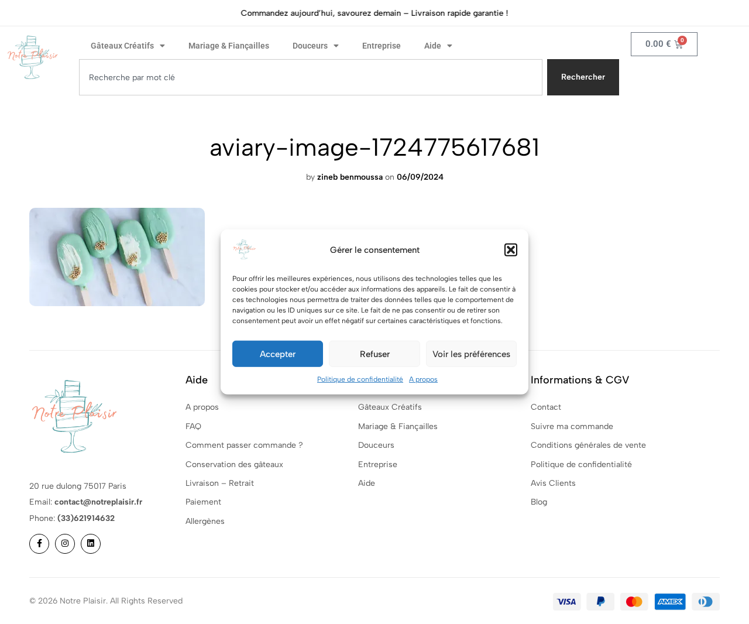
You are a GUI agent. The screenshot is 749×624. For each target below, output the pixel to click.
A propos (423, 379)
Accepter (278, 353)
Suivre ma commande (572, 426)
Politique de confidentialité (360, 379)
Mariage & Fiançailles (228, 45)
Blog (539, 502)
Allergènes (205, 521)
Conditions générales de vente (588, 445)
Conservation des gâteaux (234, 464)
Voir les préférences (471, 353)
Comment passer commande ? (244, 445)
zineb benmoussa (350, 177)
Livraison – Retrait (219, 483)
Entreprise (381, 45)
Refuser (375, 353)
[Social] (39, 544)
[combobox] (310, 77)
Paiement (203, 502)
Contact (546, 407)
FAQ (193, 426)
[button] (511, 250)
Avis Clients (553, 483)
